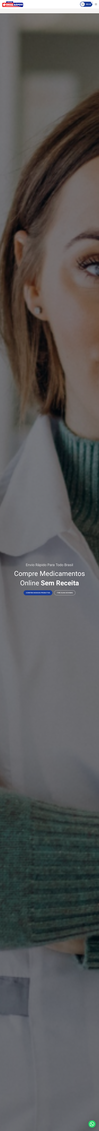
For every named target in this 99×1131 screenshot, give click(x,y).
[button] (92, 1124)
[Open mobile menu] (96, 4)
